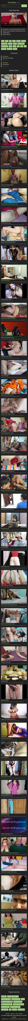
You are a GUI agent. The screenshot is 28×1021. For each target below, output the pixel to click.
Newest (7, 1013)
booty (14, 43)
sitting (15, 48)
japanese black (16, 999)
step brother (21, 43)
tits (18, 46)
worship (4, 48)
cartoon (14, 1009)
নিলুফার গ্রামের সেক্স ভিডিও (7, 1004)
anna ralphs (21, 1009)
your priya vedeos (15, 1007)
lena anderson (5, 1007)
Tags (16, 1013)
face (3, 41)
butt (22, 46)
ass (25, 46)
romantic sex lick (6, 999)
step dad (9, 48)
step (7, 41)
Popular (12, 1013)
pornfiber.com (5, 1019)
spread (23, 41)
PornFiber (14, 3)
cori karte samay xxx (13, 996)
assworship (5, 46)
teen (10, 46)
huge (14, 46)
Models (20, 1013)
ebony (10, 43)
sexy (14, 41)
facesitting (4, 43)
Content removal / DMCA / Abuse (18, 1019)
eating (18, 41)
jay (10, 1009)
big (10, 41)
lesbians (4, 996)
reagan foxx (5, 1009)
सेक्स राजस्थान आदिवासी (7, 1001)
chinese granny (18, 1001)
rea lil (22, 999)
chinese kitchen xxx (18, 1004)
